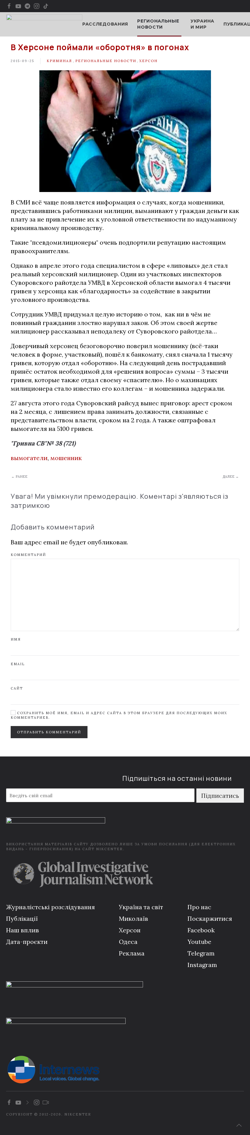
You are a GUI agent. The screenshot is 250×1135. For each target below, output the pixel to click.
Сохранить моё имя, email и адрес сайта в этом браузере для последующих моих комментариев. (119, 715)
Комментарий (28, 555)
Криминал (59, 61)
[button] (239, 1125)
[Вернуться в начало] (44, 24)
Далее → (231, 476)
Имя (16, 639)
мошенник (66, 458)
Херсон (148, 61)
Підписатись (220, 795)
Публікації (22, 918)
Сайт (17, 688)
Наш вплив (22, 930)
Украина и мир (202, 24)
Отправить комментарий (49, 732)
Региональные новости (105, 61)
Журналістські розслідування (50, 907)
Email (18, 664)
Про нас (199, 907)
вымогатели (29, 458)
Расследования (105, 24)
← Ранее (19, 476)
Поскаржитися (210, 918)
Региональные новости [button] (158, 24)
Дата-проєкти (27, 941)
